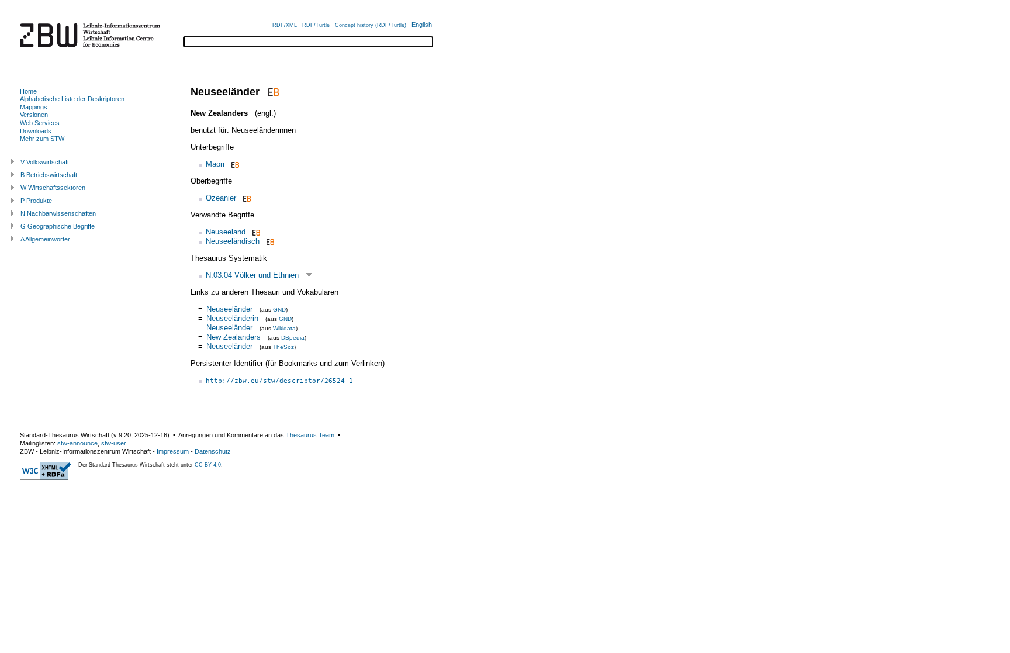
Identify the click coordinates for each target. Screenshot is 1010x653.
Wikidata (284, 328)
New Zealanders (233, 337)
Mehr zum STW (42, 138)
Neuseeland (225, 231)
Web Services (40, 122)
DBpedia (293, 337)
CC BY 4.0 (208, 465)
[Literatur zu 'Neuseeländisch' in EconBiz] (269, 241)
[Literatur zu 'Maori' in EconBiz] (234, 164)
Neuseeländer (229, 309)
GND (279, 309)
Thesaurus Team (310, 434)
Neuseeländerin (232, 318)
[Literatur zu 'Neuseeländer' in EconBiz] (272, 92)
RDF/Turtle (316, 25)
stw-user (113, 443)
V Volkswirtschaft (44, 161)
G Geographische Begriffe (57, 226)
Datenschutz (213, 451)
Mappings (33, 106)
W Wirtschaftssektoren (52, 187)
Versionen (34, 114)
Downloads (35, 130)
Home (28, 91)
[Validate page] (45, 477)
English (421, 24)
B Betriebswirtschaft (48, 174)
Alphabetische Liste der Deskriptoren (72, 98)
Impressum (173, 451)
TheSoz (283, 347)
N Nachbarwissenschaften (58, 213)
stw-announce (77, 443)
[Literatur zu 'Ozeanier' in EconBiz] (246, 198)
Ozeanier (221, 198)
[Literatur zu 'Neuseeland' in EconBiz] (255, 231)
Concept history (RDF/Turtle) (370, 25)
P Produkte (36, 200)
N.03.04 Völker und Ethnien (252, 275)
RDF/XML (284, 25)
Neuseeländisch (233, 241)
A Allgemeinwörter (45, 239)
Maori (215, 164)
